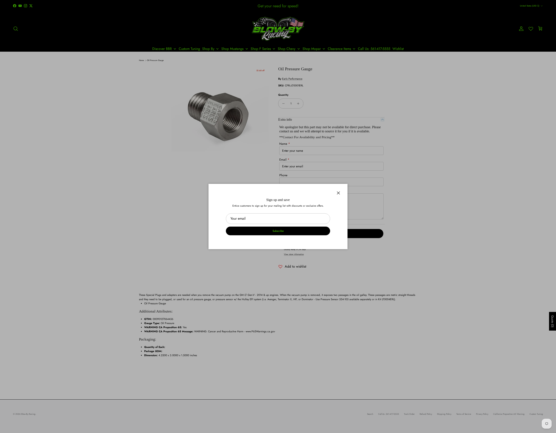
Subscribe (278, 231)
